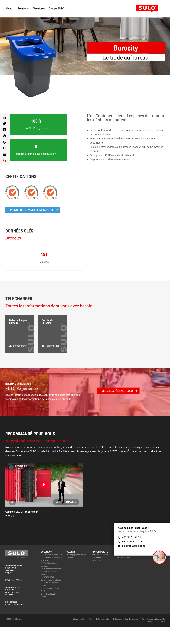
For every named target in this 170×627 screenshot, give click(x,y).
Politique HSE (152, 622)
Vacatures (39, 8)
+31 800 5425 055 (132, 541)
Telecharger (20, 345)
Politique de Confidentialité (99, 619)
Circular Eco (96, 558)
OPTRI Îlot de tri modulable (51, 569)
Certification (96, 560)
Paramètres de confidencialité (153, 619)
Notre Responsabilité (100, 555)
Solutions (23, 8)
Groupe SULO (57, 8)
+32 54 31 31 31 (131, 537)
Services (44, 597)
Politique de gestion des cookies (125, 619)
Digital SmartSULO (48, 594)
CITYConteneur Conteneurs (51, 555)
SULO (150, 8)
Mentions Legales (78, 619)
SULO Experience (123, 558)
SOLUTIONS (46, 552)
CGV (163, 622)
